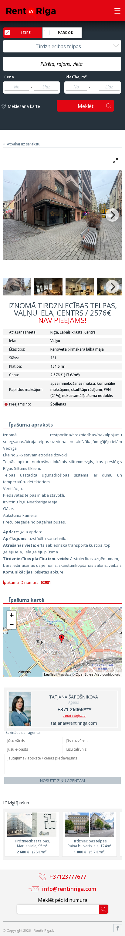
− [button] (12, 624)
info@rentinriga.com (69, 888)
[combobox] (62, 46)
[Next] (112, 215)
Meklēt (85, 106)
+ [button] (12, 615)
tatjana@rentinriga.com (74, 723)
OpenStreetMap (89, 674)
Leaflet (49, 674)
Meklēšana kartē (24, 106)
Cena (9, 77)
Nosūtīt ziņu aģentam (62, 780)
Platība (76, 77)
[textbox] (62, 64)
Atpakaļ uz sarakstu (23, 144)
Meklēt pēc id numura (62, 900)
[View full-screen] (115, 160)
